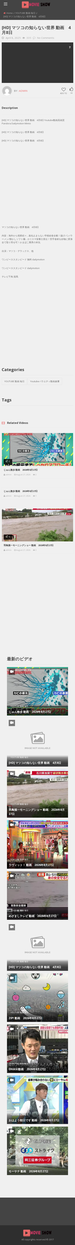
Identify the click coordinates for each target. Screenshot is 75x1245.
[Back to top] (63, 1237)
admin (23, 90)
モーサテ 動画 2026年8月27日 (28, 1171)
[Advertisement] (37, 62)
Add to (63, 93)
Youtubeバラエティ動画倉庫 (44, 381)
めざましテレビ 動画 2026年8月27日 (33, 916)
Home (9, 13)
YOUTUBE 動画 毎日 (25, 13)
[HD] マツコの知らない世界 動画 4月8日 (35, 763)
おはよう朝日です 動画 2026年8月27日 (34, 1120)
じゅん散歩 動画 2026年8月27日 (21, 469)
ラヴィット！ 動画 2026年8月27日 (31, 865)
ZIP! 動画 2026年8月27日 (25, 1018)
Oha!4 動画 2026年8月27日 (27, 1069)
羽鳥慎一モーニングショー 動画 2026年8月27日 (29, 545)
